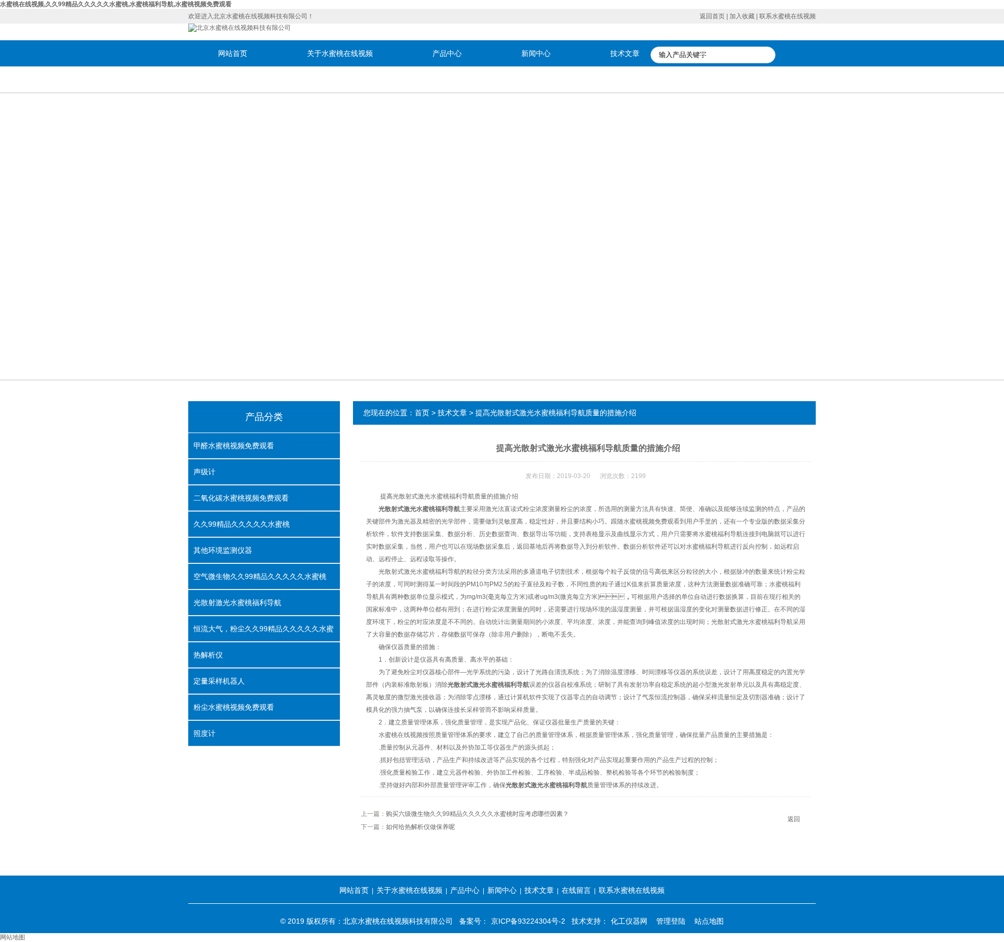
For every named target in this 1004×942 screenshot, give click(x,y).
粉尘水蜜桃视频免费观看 (233, 707)
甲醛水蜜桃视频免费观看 (233, 445)
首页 (422, 412)
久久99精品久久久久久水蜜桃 (241, 524)
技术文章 (625, 53)
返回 (794, 819)
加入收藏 (742, 16)
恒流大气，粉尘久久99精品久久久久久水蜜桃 (263, 633)
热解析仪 (208, 655)
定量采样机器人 (219, 681)
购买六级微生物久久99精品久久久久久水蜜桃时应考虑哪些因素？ (477, 814)
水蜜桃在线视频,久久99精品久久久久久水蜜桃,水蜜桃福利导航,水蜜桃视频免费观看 (116, 4)
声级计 (204, 472)
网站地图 (12, 937)
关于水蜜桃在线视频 (340, 53)
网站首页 (232, 53)
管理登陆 (671, 921)
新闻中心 (536, 53)
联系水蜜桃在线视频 (787, 16)
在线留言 (713, 53)
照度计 (204, 733)
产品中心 (447, 53)
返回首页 (712, 16)
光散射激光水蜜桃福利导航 (237, 602)
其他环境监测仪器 (222, 550)
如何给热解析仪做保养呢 (420, 827)
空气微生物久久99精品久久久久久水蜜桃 (259, 576)
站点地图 (709, 921)
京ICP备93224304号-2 (528, 921)
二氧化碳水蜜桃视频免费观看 (241, 498)
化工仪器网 (629, 921)
